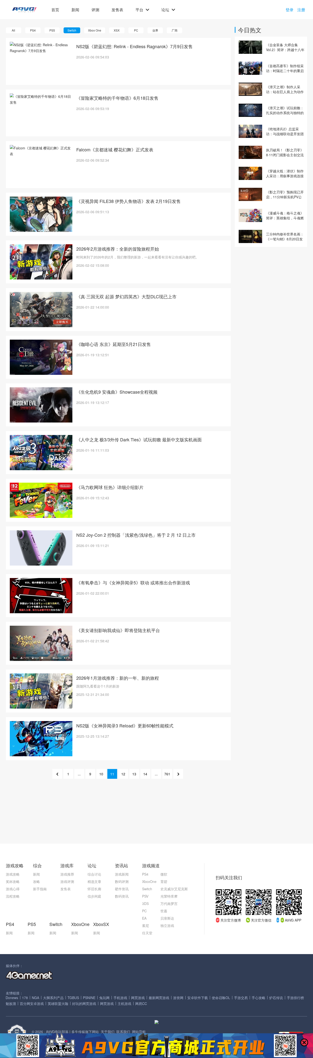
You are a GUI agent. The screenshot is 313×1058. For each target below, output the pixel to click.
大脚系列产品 (53, 997)
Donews (12, 997)
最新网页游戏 (159, 997)
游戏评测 (67, 881)
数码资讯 (122, 896)
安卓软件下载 (197, 997)
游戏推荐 (67, 874)
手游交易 (241, 997)
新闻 (75, 10)
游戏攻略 (13, 874)
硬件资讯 (122, 888)
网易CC (141, 1003)
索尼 (145, 925)
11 (112, 773)
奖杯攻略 (13, 881)
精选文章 (94, 881)
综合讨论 (94, 874)
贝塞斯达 (167, 918)
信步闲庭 (94, 896)
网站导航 (139, 1031)
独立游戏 (167, 925)
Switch (147, 888)
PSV (145, 896)
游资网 (178, 997)
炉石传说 (276, 997)
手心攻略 (258, 997)
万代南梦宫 (169, 903)
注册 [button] (301, 10)
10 (101, 773)
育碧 (163, 881)
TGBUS (73, 997)
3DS (145, 903)
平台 (139, 10)
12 (123, 773)
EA (144, 918)
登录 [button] (289, 10)
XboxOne (149, 881)
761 (167, 773)
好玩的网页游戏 (84, 1003)
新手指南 (40, 888)
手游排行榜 (295, 997)
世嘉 (163, 910)
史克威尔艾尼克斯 (174, 888)
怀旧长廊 (94, 888)
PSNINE (89, 997)
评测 (95, 10)
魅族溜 (11, 1003)
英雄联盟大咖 (58, 1003)
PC (144, 910)
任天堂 (147, 932)
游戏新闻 (122, 874)
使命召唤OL (221, 997)
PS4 (145, 874)
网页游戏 (138, 997)
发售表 (117, 10)
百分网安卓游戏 (32, 1003)
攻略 (36, 881)
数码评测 (122, 881)
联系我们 (123, 1031)
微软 (163, 874)
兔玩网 (104, 997)
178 (25, 997)
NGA (35, 997)
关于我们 (107, 1031)
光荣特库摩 (169, 896)
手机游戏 (120, 997)
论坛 (165, 10)
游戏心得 (13, 888)
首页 (55, 10)
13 (134, 773)
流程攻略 (13, 896)
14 (145, 773)
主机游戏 (124, 1003)
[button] (24, 9)
